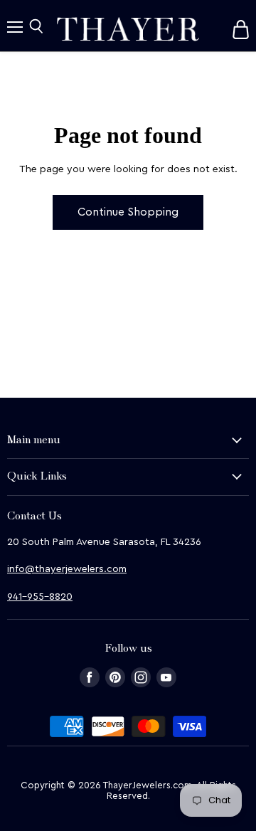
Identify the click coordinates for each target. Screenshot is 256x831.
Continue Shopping (128, 212)
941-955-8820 (40, 597)
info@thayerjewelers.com (67, 569)
